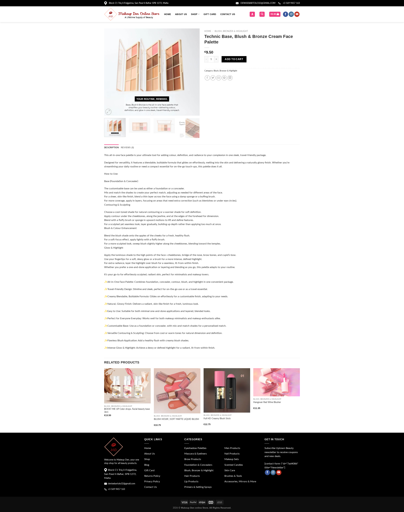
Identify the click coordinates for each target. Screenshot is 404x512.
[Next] (194, 72)
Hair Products (192, 476)
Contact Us (227, 14)
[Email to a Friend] (218, 77)
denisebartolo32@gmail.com (258, 3)
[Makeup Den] (131, 14)
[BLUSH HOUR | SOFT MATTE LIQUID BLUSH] (177, 390)
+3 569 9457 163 (291, 3)
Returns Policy (152, 476)
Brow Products (192, 459)
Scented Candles (233, 465)
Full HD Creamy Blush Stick (217, 418)
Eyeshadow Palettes (195, 448)
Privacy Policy (152, 481)
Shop (194, 14)
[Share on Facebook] (207, 77)
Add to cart (234, 59)
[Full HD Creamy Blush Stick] (227, 390)
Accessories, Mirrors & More (240, 481)
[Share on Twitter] (213, 77)
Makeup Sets (231, 459)
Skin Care (229, 470)
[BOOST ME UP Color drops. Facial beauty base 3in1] (127, 385)
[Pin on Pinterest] (224, 77)
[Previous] (110, 72)
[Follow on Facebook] (285, 14)
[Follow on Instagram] (291, 14)
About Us (181, 14)
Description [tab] (111, 147)
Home (167, 14)
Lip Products (191, 481)
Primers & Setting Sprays (198, 487)
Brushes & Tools (233, 476)
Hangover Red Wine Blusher (267, 402)
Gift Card (210, 14)
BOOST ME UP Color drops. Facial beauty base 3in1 (127, 410)
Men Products (232, 448)
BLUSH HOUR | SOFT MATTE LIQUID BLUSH (176, 419)
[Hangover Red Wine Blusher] (276, 382)
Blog (146, 465)
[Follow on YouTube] (297, 14)
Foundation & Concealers (198, 465)
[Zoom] (108, 112)
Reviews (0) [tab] (127, 147)
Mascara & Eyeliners (195, 453)
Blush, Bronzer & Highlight (231, 31)
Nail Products (232, 453)
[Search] (262, 14)
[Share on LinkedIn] (230, 77)
